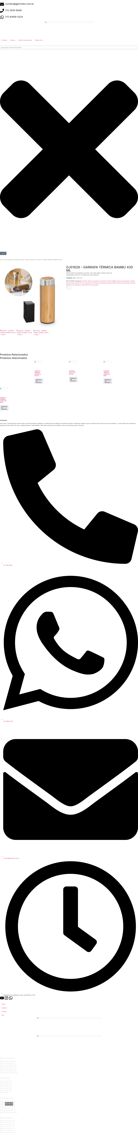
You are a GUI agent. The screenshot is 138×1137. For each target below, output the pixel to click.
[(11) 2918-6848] (2, 11)
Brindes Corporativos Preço (8, 1132)
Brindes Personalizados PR (8, 1065)
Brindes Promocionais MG (8, 1110)
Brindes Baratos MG (6, 1090)
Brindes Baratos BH (6, 1089)
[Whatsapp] (11, 998)
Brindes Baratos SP (6, 1081)
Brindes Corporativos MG (7, 1130)
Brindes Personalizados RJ (8, 1063)
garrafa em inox (80, 283)
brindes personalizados (123, 281)
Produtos (4, 40)
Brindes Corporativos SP (7, 1121)
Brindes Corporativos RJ (7, 1123)
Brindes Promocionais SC (7, 1107)
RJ (14, 1103)
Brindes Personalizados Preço (9, 1073)
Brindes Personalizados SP (8, 1061)
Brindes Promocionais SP (7, 1101)
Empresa (4, 1008)
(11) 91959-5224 (14, 16)
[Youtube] (2, 998)
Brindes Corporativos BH (7, 1128)
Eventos (12, 40)
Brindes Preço (4, 1092)
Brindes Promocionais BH (7, 1108)
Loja (5, 259)
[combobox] (69, 47)
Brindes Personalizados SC (8, 1067)
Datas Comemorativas (25, 40)
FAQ (3, 1015)
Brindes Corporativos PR (7, 1124)
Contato (4, 1011)
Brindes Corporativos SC (7, 1126)
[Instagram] (6, 998)
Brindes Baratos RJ (5, 1083)
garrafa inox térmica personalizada (96, 283)
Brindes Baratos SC (6, 1087)
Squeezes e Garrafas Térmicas (15, 259)
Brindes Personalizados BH (8, 1069)
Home (3, 1004)
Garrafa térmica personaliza (89, 285)
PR (14, 1105)
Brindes (2, 1103)
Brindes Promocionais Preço (8, 1112)
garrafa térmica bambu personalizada (118, 283)
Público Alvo (39, 40)
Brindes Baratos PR (6, 1085)
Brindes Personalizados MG (8, 1071)
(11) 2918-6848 (13, 10)
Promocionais (9, 1103)
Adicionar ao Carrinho (39, 381)
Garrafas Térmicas (30, 259)
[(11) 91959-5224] (2, 17)
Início (1, 259)
